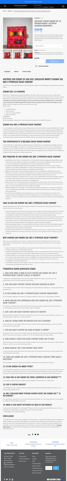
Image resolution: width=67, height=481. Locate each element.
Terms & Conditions (24, 459)
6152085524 (37, 5)
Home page (48, 52)
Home (4, 11)
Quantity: (37, 58)
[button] (5, 43)
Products (10, 11)
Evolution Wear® (20, 6)
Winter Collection (36, 473)
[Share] (32, 434)
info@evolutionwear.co (9, 464)
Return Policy (22, 461)
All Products (43, 52)
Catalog (34, 459)
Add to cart (56, 61)
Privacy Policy (22, 456)
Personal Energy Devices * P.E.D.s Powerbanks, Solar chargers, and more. (49, 53)
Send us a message (9, 467)
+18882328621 (9, 462)
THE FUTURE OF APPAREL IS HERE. (33, 2)
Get (56, 468)
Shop (33, 461)
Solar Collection (59, 54)
